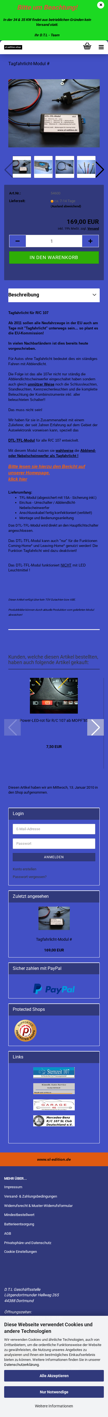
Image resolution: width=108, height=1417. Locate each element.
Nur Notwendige (54, 1392)
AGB (7, 1233)
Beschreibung (23, 295)
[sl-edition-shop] (11, 47)
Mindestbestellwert (19, 1215)
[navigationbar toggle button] (101, 47)
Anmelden (54, 857)
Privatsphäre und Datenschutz (27, 1243)
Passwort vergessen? (30, 877)
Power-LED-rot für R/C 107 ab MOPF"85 (54, 720)
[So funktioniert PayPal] (54, 988)
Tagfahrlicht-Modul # (54, 939)
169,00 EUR (54, 950)
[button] (99, 169)
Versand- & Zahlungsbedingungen (30, 1196)
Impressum (13, 1187)
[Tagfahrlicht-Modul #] (54, 113)
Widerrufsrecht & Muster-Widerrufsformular (38, 1206)
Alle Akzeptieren (54, 1376)
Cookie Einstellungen (20, 1252)
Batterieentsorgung (19, 1224)
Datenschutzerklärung (21, 1365)
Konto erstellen (24, 869)
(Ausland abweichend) (66, 206)
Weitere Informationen (54, 1406)
